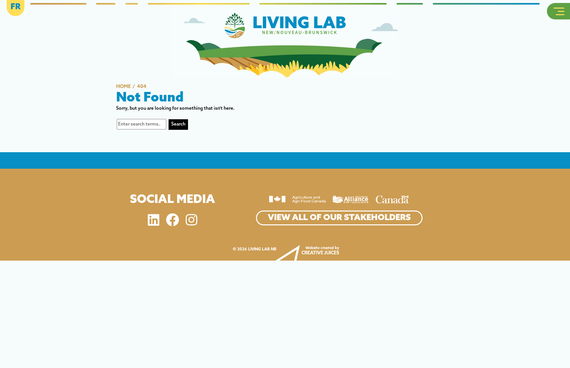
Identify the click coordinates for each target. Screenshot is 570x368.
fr (15, 7)
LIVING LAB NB (262, 249)
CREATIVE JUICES (320, 253)
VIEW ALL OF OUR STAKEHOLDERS (339, 218)
